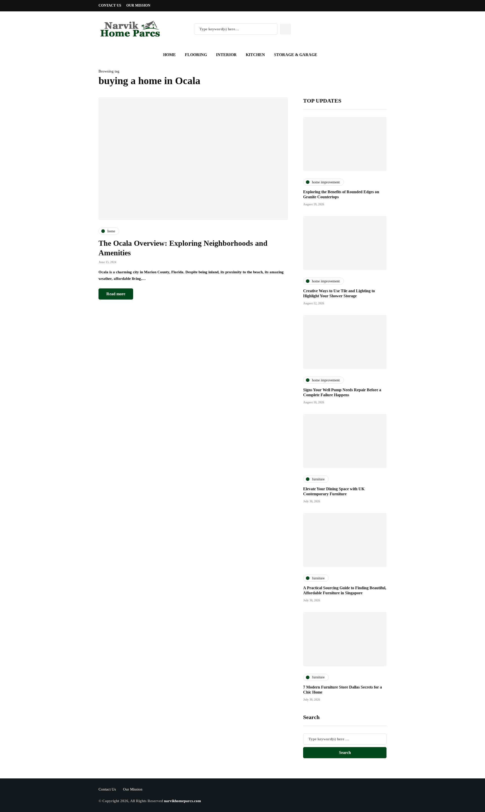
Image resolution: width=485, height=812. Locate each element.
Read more (115, 294)
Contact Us (110, 5)
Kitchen (255, 55)
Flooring (196, 55)
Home (169, 55)
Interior (226, 55)
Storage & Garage (295, 55)
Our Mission (138, 5)
